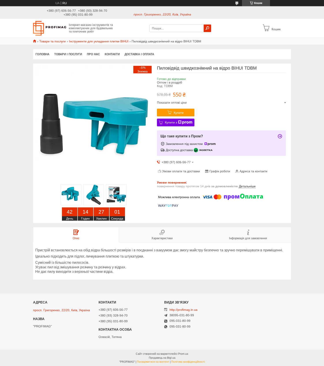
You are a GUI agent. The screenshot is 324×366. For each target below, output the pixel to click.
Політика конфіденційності (188, 361)
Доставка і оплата (139, 54)
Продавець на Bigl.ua (162, 357)
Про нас (93, 54)
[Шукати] (207, 28)
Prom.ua (183, 353)
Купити (179, 112)
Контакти (112, 54)
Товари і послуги (68, 54)
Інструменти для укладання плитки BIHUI (98, 41)
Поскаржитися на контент (153, 361)
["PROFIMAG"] (49, 28)
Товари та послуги (52, 41)
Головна (42, 54)
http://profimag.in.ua (183, 309)
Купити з (171, 122)
